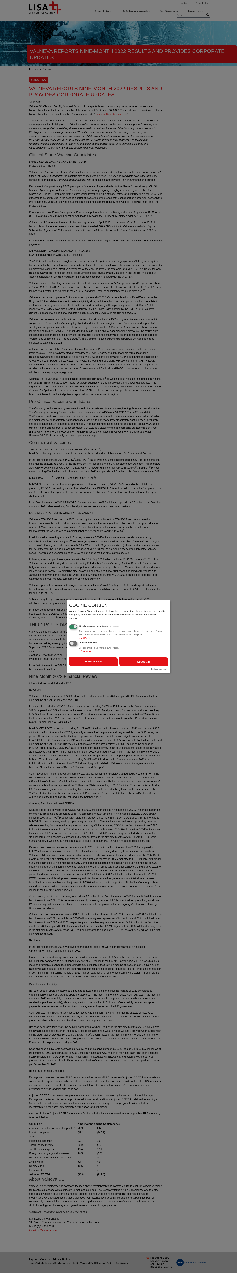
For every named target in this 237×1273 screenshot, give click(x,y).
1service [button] (84, 637)
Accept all (144, 661)
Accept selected (93, 661)
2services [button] (85, 651)
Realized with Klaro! (159, 669)
